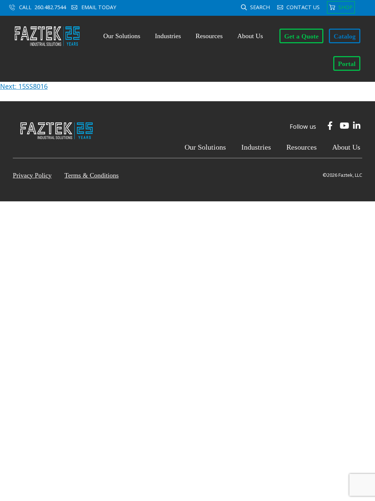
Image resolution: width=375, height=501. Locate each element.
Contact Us (303, 7)
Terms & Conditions (91, 175)
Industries (168, 36)
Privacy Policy (32, 175)
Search (260, 7)
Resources (209, 36)
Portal (347, 63)
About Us (250, 36)
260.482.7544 (50, 7)
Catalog (345, 36)
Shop (345, 7)
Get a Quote (301, 36)
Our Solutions (121, 36)
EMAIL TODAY (99, 7)
